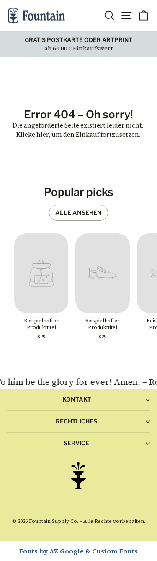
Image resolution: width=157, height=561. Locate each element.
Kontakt (76, 399)
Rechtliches (76, 421)
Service (76, 442)
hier (42, 134)
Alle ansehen (78, 212)
